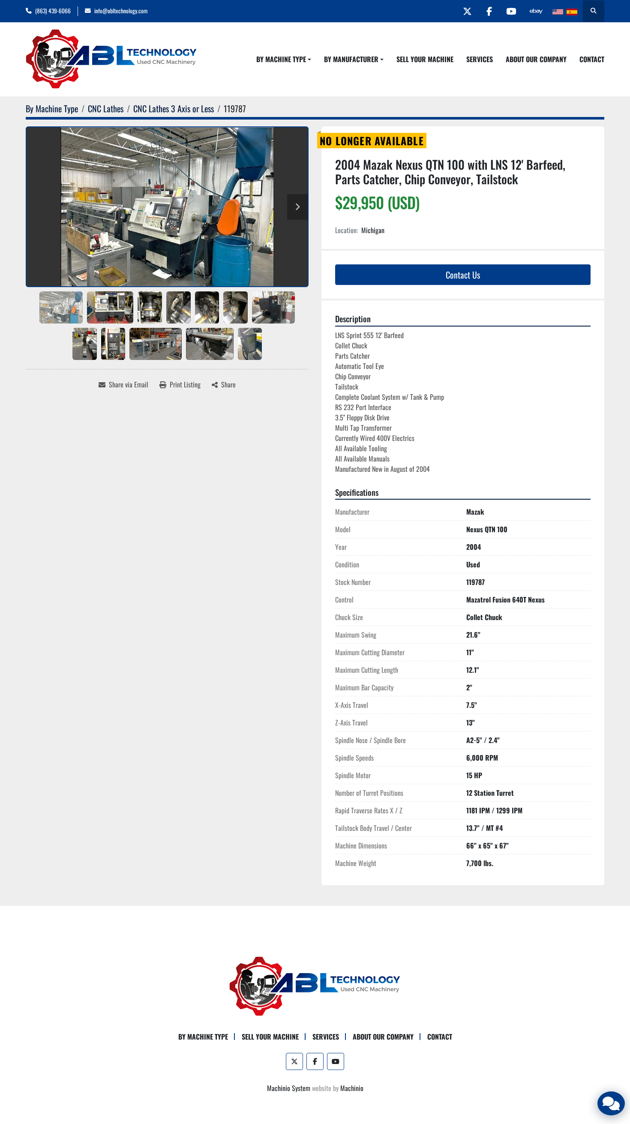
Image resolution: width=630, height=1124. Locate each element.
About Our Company (536, 59)
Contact (591, 59)
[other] (536, 11)
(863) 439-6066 (53, 10)
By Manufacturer (351, 59)
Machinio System (288, 1088)
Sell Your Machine (424, 59)
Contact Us (463, 274)
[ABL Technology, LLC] (315, 985)
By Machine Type (281, 59)
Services (479, 59)
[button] (283, 59)
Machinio (351, 1088)
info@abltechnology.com (120, 10)
